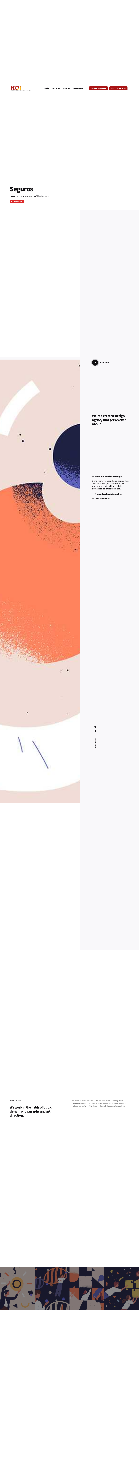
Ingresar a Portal (118, 88)
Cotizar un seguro (98, 88)
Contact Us (16, 201)
